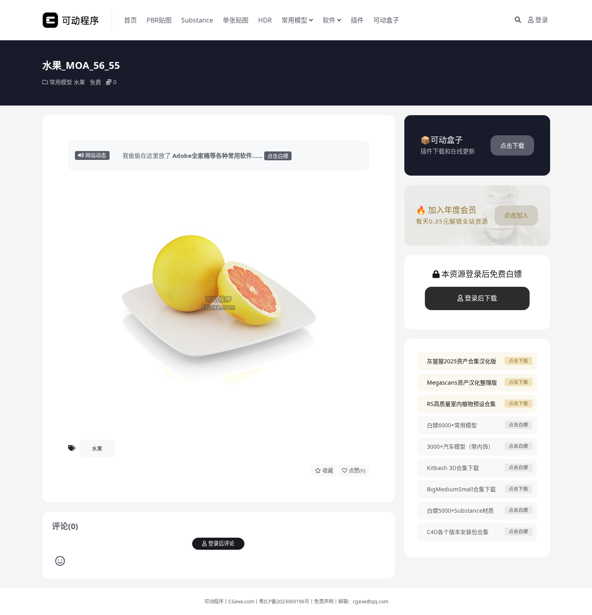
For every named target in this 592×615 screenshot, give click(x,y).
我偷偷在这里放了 (205, 155)
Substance (197, 20)
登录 (541, 20)
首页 (130, 20)
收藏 (328, 471)
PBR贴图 (159, 20)
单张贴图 (235, 20)
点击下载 (512, 145)
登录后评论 (221, 543)
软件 (329, 20)
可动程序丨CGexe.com (229, 601)
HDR (265, 20)
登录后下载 (481, 298)
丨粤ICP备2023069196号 (281, 601)
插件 (357, 20)
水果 (79, 82)
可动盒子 (386, 20)
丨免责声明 (321, 601)
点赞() (357, 471)
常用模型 (294, 20)
